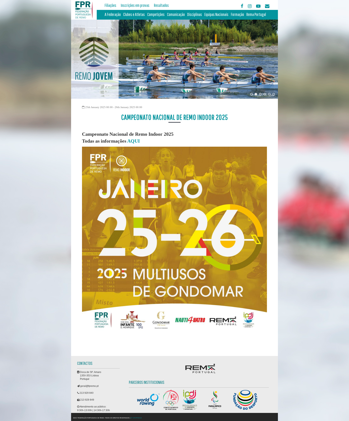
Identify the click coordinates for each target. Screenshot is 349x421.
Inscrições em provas (135, 5)
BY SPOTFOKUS (136, 418)
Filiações (110, 5)
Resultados (161, 5)
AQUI (133, 141)
